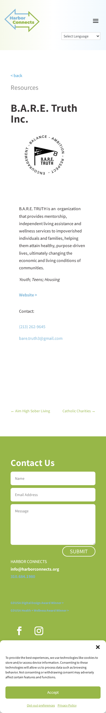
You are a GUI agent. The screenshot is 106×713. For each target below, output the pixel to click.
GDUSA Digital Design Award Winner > (37, 603)
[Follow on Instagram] (39, 631)
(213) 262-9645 (32, 327)
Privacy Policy (67, 705)
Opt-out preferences (41, 705)
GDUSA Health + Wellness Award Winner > (40, 610)
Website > (28, 295)
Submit (79, 551)
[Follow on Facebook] (19, 631)
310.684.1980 (23, 576)
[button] (98, 647)
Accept (53, 692)
